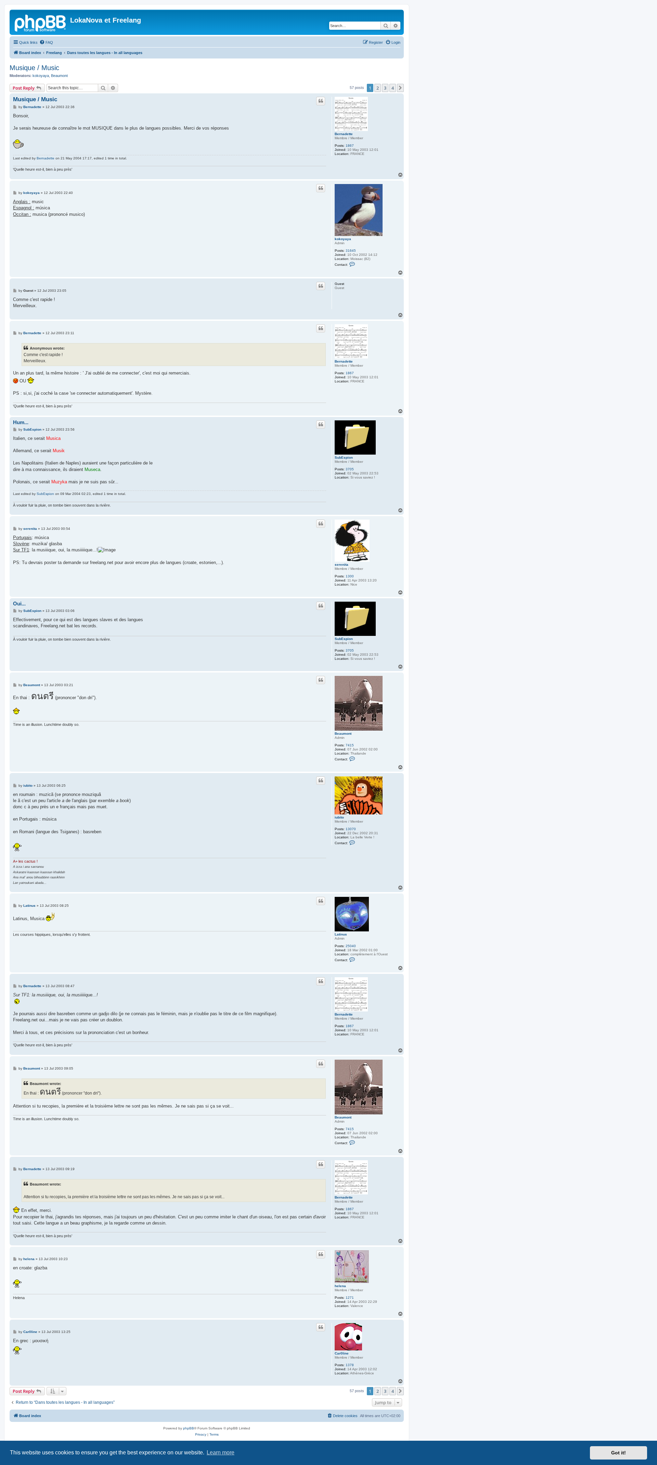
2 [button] (377, 88)
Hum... (20, 422)
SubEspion (344, 457)
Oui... (19, 603)
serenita (341, 564)
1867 (350, 145)
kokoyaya (41, 76)
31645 (351, 250)
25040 (351, 946)
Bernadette (344, 134)
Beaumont (59, 76)
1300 (350, 576)
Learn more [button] (220, 1452)
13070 (351, 829)
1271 (350, 1297)
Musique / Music (34, 67)
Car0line (342, 1353)
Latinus (341, 934)
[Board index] (40, 22)
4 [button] (392, 88)
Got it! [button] (618, 1452)
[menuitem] (46, 42)
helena (340, 1286)
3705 (350, 469)
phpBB (188, 1428)
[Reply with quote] (320, 101)
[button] (400, 88)
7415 (350, 745)
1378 (350, 1365)
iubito (339, 817)
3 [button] (385, 88)
